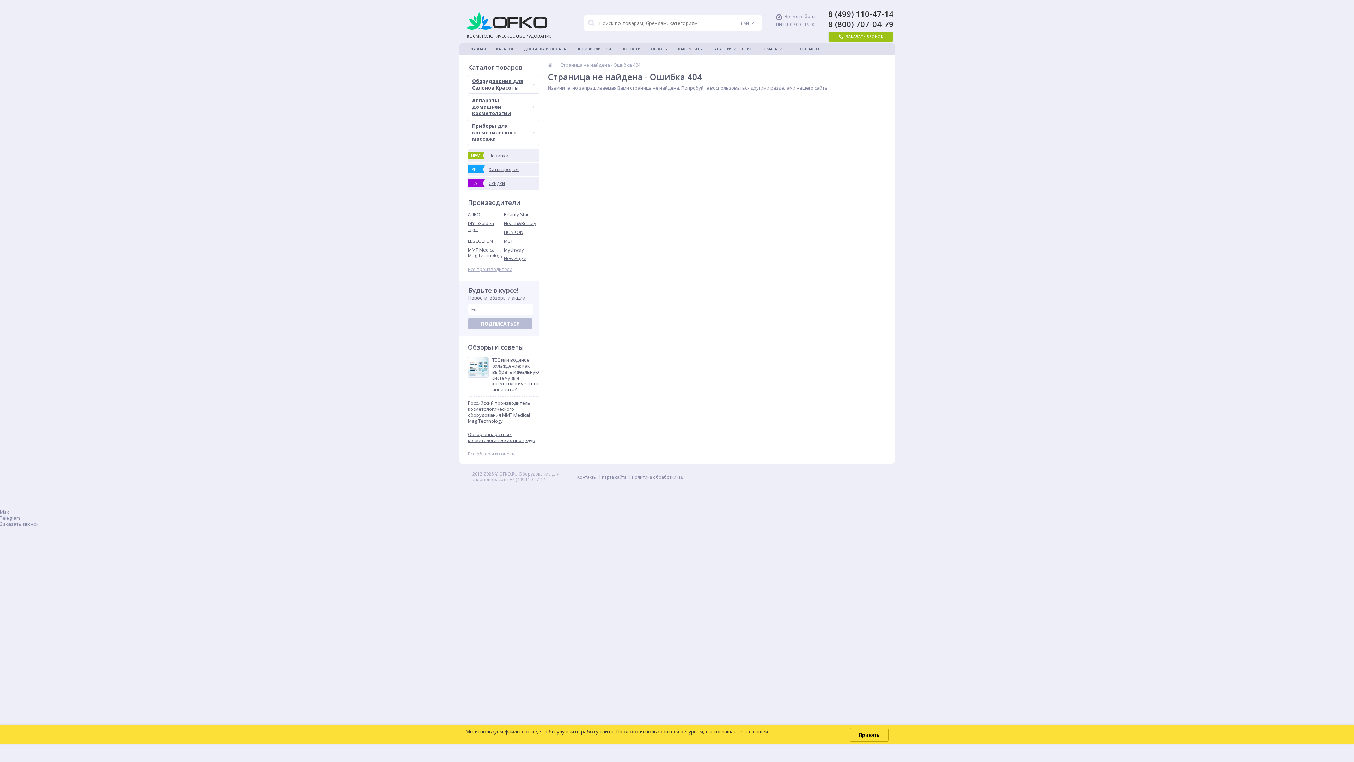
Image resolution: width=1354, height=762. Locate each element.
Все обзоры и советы (492, 454)
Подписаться (500, 323)
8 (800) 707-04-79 (860, 24)
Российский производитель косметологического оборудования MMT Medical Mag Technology (499, 412)
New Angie (515, 258)
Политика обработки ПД (657, 477)
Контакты (808, 49)
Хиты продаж (495, 169)
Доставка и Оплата (545, 49)
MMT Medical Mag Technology (485, 253)
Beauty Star (516, 214)
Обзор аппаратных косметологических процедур (501, 437)
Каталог (505, 49)
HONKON (513, 232)
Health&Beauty (520, 223)
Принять (869, 735)
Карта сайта (614, 477)
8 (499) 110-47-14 (860, 14)
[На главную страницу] (550, 65)
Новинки (489, 155)
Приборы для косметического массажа (494, 132)
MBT (508, 241)
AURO (474, 214)
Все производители (490, 269)
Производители (593, 49)
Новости (631, 49)
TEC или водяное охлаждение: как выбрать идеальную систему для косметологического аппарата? (515, 375)
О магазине (774, 49)
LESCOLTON (480, 241)
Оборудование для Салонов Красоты (497, 84)
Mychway (514, 250)
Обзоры (659, 49)
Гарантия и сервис (732, 49)
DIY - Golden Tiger (481, 226)
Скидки (489, 183)
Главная (477, 49)
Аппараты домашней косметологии (491, 106)
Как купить (690, 49)
